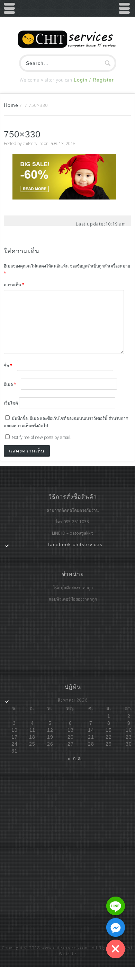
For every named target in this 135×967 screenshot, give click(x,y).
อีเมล (10, 384)
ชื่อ (8, 365)
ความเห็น (14, 285)
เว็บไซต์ (11, 403)
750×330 (22, 134)
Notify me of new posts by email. (41, 437)
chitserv (30, 143)
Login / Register (94, 80)
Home (11, 105)
